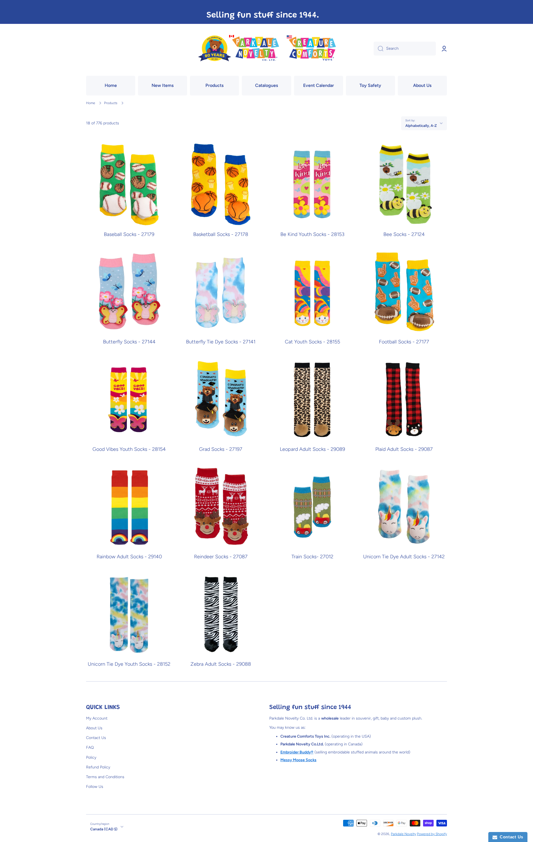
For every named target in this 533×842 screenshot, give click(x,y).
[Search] (378, 49)
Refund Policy (98, 767)
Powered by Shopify (432, 834)
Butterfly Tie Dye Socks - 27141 (220, 342)
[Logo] (266, 48)
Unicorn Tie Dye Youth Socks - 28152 (129, 664)
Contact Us (96, 737)
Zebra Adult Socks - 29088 (220, 664)
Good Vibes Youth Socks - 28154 (129, 449)
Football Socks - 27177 (404, 342)
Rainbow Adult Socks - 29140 (129, 557)
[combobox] (405, 49)
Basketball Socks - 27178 (220, 234)
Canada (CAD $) (103, 829)
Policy (91, 757)
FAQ (90, 747)
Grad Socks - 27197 (220, 449)
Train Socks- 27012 (312, 557)
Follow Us (94, 786)
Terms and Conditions (105, 777)
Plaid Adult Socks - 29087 (404, 449)
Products (110, 103)
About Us (94, 728)
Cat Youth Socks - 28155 (312, 342)
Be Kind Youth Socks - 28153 (312, 234)
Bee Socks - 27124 (404, 234)
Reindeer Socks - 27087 (221, 557)
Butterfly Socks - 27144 (129, 342)
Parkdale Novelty (403, 834)
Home (90, 103)
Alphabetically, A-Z (421, 125)
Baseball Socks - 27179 (129, 234)
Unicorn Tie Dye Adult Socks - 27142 (404, 557)
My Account (96, 718)
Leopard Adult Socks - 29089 (312, 449)
